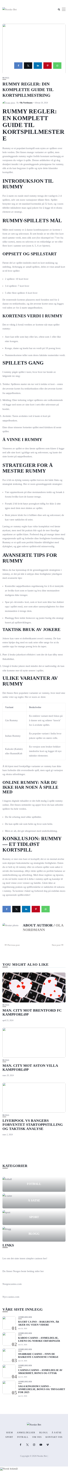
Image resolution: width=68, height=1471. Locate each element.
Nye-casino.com (10, 1296)
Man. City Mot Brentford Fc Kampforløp (32, 1012)
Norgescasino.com (12, 1284)
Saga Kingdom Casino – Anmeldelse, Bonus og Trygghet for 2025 (41, 1389)
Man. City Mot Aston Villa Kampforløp (30, 1067)
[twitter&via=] (28, 65)
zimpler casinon (34, 1258)
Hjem (9, 1432)
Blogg (5, 78)
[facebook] (18, 65)
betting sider (33, 1271)
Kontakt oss (54, 1437)
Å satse (34, 1200)
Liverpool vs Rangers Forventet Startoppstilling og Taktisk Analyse (32, 1124)
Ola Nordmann (26, 103)
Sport (34, 1217)
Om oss (37, 1437)
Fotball (34, 1183)
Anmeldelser (25, 1317)
